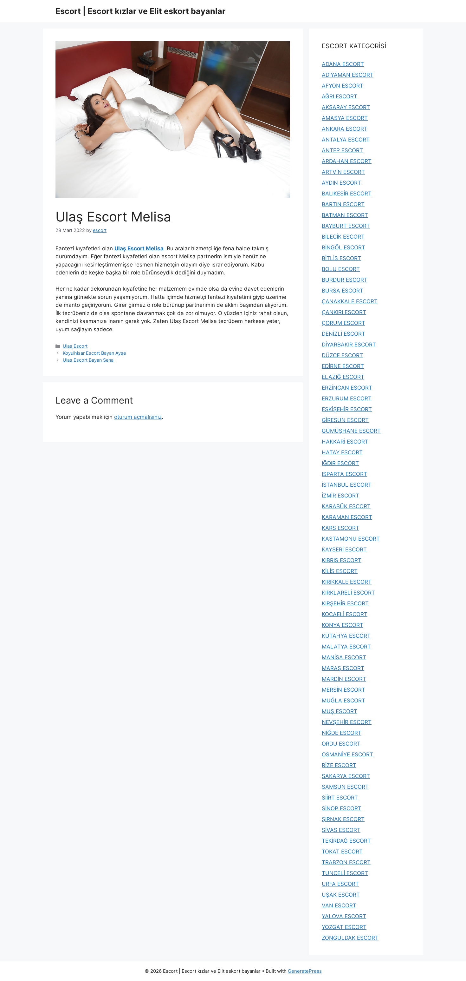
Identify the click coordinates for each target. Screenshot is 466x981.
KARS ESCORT (340, 528)
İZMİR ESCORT (340, 495)
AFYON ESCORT (342, 85)
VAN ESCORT (339, 905)
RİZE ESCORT (339, 765)
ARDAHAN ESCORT (347, 161)
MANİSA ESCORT (344, 657)
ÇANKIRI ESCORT (344, 312)
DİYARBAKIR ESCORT (349, 344)
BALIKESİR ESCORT (347, 193)
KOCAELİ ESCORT (344, 614)
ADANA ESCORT (343, 64)
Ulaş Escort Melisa (139, 248)
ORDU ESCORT (341, 744)
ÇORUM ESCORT (343, 323)
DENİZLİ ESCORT (343, 334)
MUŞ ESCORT (339, 711)
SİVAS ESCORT (341, 830)
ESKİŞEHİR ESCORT (347, 409)
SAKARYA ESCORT (346, 776)
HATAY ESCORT (342, 452)
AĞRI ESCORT (339, 96)
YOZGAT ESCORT (344, 927)
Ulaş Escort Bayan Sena (88, 360)
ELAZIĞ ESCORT (343, 377)
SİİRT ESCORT (340, 797)
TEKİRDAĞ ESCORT (346, 841)
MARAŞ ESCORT (343, 668)
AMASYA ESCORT (345, 118)
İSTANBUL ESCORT (347, 485)
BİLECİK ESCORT (343, 237)
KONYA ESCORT (342, 625)
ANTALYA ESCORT (346, 139)
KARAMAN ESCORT (347, 517)
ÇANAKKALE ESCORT (350, 301)
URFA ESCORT (340, 884)
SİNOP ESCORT (341, 808)
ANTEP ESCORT (342, 150)
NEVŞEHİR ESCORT (347, 722)
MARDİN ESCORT (344, 679)
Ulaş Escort (75, 346)
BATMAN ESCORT (345, 215)
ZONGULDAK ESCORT (350, 938)
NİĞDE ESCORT (341, 733)
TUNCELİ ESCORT (345, 873)
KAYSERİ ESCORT (344, 549)
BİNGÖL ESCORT (343, 247)
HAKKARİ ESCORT (345, 441)
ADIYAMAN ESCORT (347, 75)
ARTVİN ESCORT (343, 172)
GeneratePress (305, 971)
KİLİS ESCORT (340, 571)
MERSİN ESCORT (343, 690)
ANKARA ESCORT (344, 129)
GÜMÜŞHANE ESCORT (351, 431)
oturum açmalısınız (138, 417)
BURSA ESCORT (342, 290)
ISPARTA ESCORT (344, 474)
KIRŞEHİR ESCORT (345, 603)
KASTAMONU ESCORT (351, 539)
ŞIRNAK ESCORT (343, 819)
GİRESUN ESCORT (345, 420)
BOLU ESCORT (341, 269)
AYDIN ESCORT (341, 183)
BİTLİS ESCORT (341, 258)
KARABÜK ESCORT (346, 506)
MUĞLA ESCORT (343, 700)
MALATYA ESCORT (346, 646)
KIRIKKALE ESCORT (347, 582)
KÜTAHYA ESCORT (346, 636)
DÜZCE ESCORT (342, 355)
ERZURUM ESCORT (347, 398)
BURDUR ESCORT (344, 280)
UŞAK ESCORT (341, 895)
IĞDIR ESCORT (340, 463)
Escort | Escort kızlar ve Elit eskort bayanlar (140, 11)
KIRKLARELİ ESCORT (348, 592)
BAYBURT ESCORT (346, 226)
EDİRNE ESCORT (343, 366)
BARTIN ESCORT (343, 204)
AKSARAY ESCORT (346, 107)
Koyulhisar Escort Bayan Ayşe (94, 353)
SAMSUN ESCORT (345, 787)
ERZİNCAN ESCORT (347, 388)
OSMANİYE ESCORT (347, 754)
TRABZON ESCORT (346, 862)
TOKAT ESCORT (342, 851)
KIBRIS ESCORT (341, 560)
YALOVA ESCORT (344, 916)
